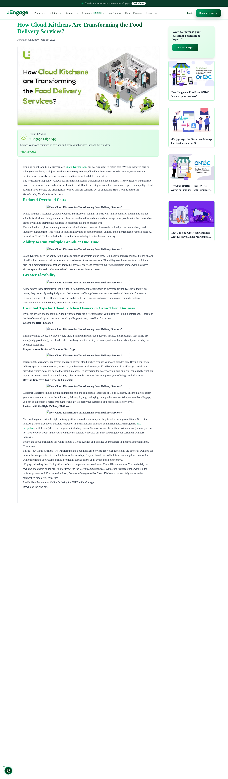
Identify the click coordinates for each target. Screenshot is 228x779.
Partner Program (133, 13)
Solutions (55, 13)
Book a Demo (138, 3)
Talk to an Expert (185, 47)
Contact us (151, 13)
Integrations (114, 13)
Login (190, 13)
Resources (71, 13)
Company (93, 13)
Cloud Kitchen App (76, 167)
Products (39, 13)
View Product (28, 151)
